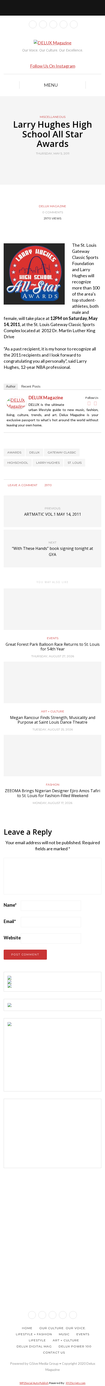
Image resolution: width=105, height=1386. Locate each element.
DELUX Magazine (52, 206)
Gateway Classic (62, 452)
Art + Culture (52, 711)
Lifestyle (37, 1340)
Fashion (52, 784)
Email (10, 921)
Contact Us (54, 1352)
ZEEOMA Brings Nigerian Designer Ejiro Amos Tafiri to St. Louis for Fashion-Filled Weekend (52, 793)
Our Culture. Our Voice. (62, 1328)
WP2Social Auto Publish (34, 1383)
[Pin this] (62, 164)
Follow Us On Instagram (52, 66)
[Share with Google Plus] (55, 164)
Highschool (17, 462)
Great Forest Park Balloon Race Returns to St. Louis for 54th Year (53, 647)
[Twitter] (95, 403)
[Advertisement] (44, 1056)
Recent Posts (31, 386)
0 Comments (52, 212)
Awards (14, 452)
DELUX (34, 452)
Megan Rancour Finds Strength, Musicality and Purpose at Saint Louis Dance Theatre (52, 720)
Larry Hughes (48, 462)
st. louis (75, 462)
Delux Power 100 (75, 1346)
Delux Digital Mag (34, 1346)
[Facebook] (89, 403)
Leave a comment (22, 485)
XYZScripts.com (75, 1383)
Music (64, 1334)
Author (10, 386)
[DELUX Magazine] (16, 402)
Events (52, 638)
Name (10, 905)
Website (12, 937)
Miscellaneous (52, 116)
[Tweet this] (49, 164)
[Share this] (43, 164)
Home (27, 1328)
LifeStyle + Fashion (34, 1334)
